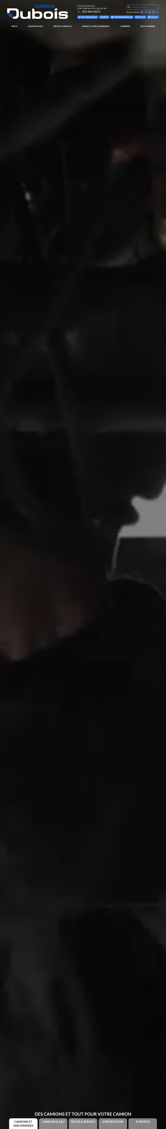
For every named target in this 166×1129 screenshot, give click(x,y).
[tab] (23, 1123)
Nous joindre (148, 26)
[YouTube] (145, 12)
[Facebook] (141, 12)
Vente (14, 26)
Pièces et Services (62, 26)
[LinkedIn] (153, 12)
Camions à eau (35, 26)
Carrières (125, 26)
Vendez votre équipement (96, 26)
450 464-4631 (91, 11)
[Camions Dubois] (37, 12)
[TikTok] (157, 12)
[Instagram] (149, 12)
